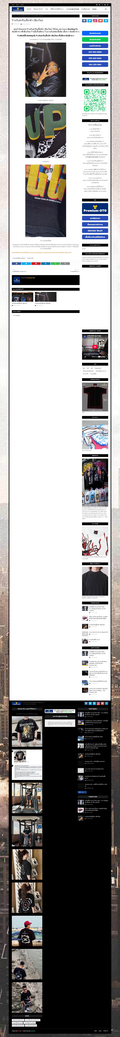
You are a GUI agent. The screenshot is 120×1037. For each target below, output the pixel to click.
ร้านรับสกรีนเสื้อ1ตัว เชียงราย (19, 303)
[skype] (107, 4)
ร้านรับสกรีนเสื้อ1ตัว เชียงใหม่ (24, 16)
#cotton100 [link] (34, 252)
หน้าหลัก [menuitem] (29, 9)
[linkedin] (106, 703)
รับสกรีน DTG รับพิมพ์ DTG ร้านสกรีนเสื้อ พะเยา (95, 777)
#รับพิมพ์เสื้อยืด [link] (16, 252)
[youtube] (100, 20)
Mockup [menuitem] (94, 9)
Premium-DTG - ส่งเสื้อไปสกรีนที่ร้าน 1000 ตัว (96, 785)
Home (13, 4)
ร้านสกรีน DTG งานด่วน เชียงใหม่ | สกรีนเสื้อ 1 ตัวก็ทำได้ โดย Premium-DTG (98, 663)
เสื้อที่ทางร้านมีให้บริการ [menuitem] (56, 9)
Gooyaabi (33, 1031)
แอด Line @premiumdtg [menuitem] (72, 9)
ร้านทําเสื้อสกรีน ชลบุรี (17, 1022)
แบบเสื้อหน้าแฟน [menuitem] (85, 9)
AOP (84, 368)
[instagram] (102, 4)
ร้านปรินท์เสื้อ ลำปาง (94, 639)
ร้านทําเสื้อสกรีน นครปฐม (29, 1022)
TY (21, 1031)
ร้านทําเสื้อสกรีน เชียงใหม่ (18, 1025)
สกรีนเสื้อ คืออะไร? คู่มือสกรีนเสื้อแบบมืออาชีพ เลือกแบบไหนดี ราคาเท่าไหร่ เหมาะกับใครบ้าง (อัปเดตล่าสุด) (96, 746)
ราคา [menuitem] (46, 9)
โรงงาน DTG (85, 373)
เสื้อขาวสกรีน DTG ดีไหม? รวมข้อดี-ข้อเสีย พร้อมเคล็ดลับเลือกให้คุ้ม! (98, 617)
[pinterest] (105, 4)
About (17, 4)
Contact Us (105, 1030)
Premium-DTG (16, 23)
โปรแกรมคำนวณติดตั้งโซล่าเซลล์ (98, 681)
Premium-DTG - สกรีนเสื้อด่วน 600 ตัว (95, 761)
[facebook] (97, 4)
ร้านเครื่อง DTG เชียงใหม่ (31, 1025)
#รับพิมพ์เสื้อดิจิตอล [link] (25, 252)
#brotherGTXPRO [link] (50, 252)
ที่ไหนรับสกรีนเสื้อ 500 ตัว (18, 1020)
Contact (22, 4)
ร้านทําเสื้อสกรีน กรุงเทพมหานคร (32, 1020)
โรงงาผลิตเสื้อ (93, 373)
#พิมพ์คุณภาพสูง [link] (41, 252)
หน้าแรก (15, 16)
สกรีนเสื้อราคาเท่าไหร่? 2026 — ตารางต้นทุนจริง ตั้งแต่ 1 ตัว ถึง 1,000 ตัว (97, 608)
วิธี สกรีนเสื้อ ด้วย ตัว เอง (101, 371)
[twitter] (100, 4)
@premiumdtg (60, 723)
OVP (92, 368)
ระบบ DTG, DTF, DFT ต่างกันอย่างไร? (98, 632)
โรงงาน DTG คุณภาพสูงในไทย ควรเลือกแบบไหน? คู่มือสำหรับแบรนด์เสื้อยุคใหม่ (98, 673)
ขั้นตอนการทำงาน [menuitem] (38, 9)
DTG (88, 368)
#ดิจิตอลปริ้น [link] (68, 252)
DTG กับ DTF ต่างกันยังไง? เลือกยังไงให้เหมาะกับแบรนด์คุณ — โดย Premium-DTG (98, 690)
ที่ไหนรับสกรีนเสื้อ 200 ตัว (88, 371)
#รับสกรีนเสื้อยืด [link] (60, 252)
